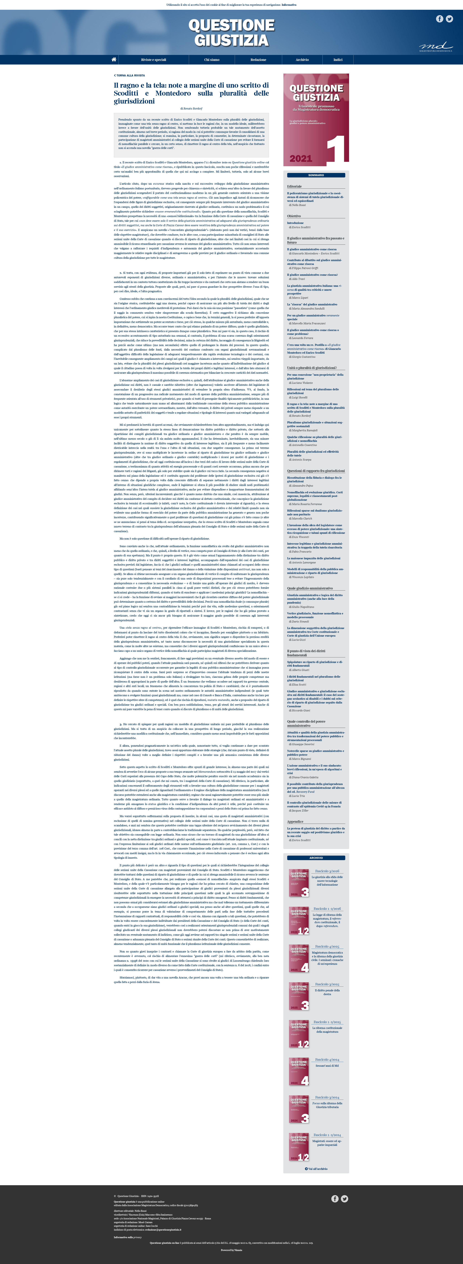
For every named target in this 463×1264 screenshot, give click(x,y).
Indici (338, 60)
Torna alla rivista (130, 75)
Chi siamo (211, 60)
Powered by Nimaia (231, 1250)
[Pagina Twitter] (449, 18)
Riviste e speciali (153, 60)
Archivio (302, 60)
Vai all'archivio (318, 1169)
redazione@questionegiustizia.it (163, 1229)
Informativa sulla (128, 1237)
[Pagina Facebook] (439, 18)
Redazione (258, 60)
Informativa (289, 5)
